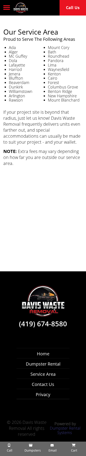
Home (43, 354)
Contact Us (43, 384)
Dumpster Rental (43, 364)
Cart (73, 450)
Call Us (73, 7)
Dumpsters (32, 450)
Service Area (43, 374)
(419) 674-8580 (43, 324)
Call (9, 450)
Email (52, 450)
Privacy (43, 394)
